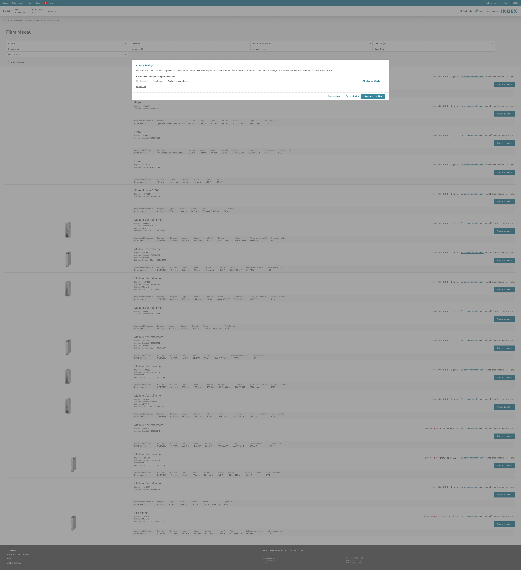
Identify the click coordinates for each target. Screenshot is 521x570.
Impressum (141, 86)
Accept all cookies (373, 96)
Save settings (334, 96)
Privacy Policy (352, 96)
